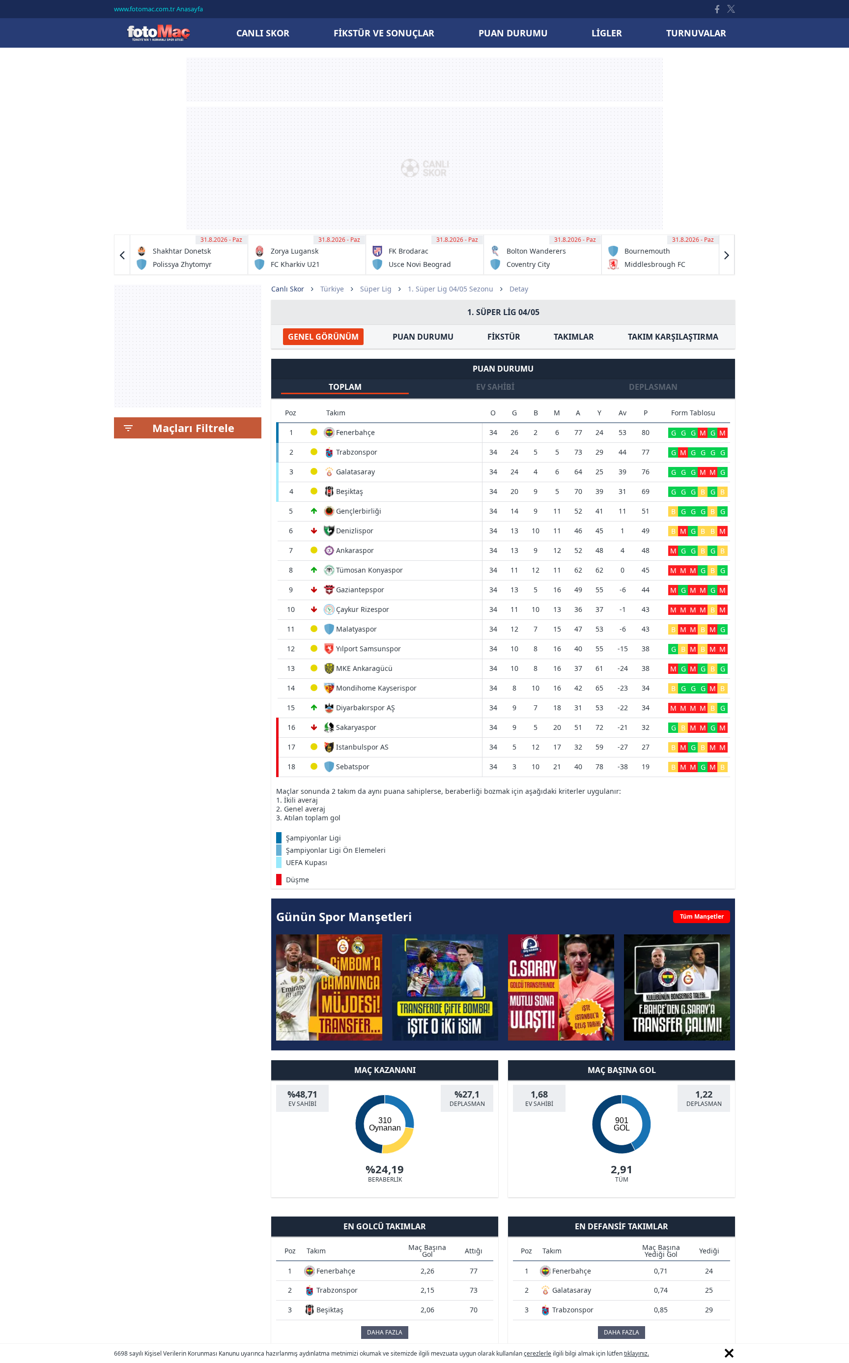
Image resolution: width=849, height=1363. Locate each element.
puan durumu (513, 33)
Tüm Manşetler (702, 916)
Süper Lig (376, 288)
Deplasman (653, 386)
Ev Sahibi (495, 386)
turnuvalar (696, 33)
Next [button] (727, 254)
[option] (189, 254)
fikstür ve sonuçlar (384, 33)
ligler (607, 33)
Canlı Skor (158, 33)
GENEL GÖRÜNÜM (323, 336)
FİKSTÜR (503, 336)
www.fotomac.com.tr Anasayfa (158, 8)
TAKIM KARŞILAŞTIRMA (673, 336)
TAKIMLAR (574, 336)
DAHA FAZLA (384, 1332)
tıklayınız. (636, 1353)
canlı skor (262, 33)
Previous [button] (122, 254)
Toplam (345, 386)
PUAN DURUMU (423, 336)
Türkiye (332, 288)
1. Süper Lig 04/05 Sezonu (450, 288)
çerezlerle (537, 1353)
